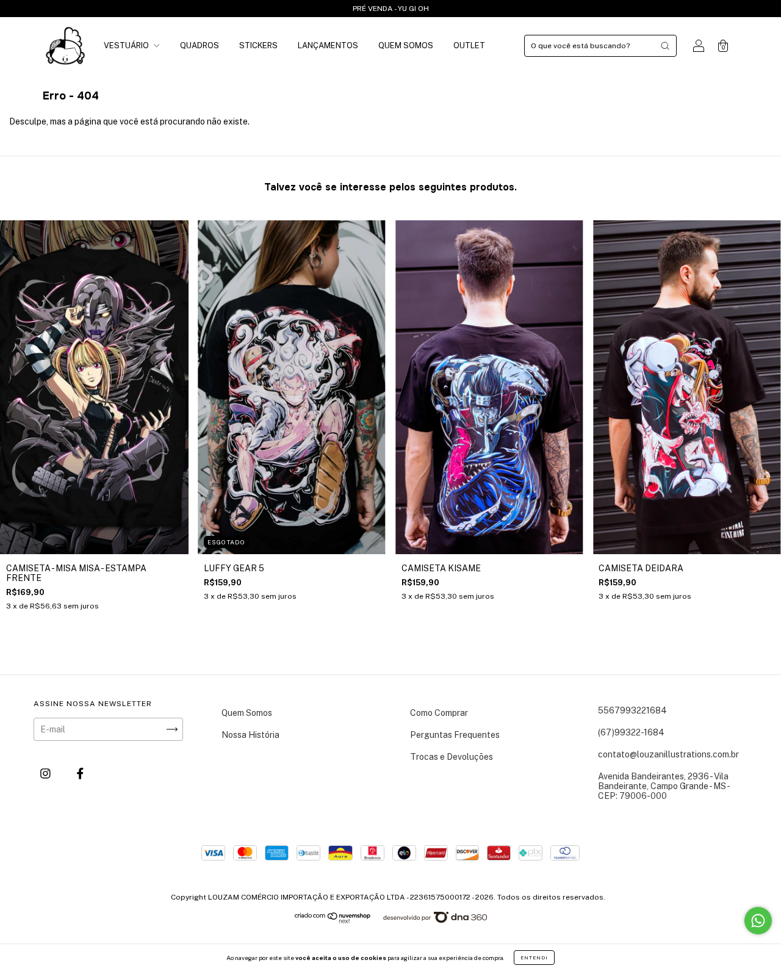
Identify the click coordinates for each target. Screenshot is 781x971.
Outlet (469, 45)
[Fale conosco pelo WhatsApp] (758, 920)
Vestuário (127, 45)
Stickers (258, 45)
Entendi (534, 958)
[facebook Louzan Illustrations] (80, 773)
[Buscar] (665, 45)
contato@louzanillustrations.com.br (668, 754)
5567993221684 (632, 710)
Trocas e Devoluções (451, 757)
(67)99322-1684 (631, 732)
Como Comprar (439, 713)
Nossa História (250, 735)
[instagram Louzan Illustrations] (46, 773)
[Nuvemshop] (333, 920)
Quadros (199, 45)
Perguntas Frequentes (455, 735)
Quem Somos (405, 45)
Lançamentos (328, 45)
